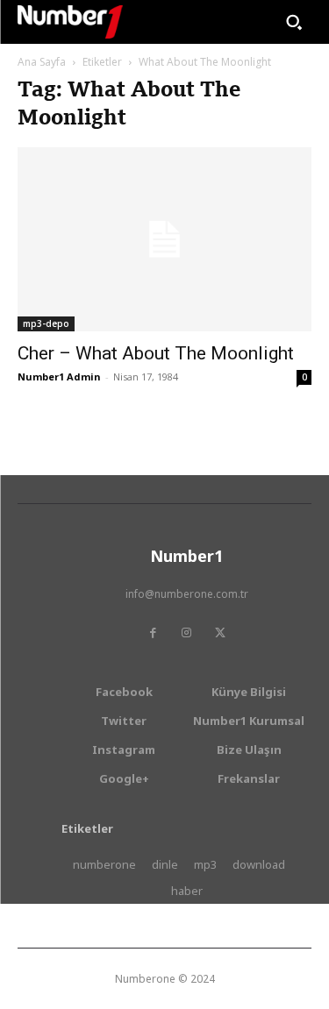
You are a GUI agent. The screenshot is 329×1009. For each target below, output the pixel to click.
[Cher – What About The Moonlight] (164, 239)
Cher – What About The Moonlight (156, 353)
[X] (220, 633)
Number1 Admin (59, 376)
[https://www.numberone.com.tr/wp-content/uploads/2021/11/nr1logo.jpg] (70, 22)
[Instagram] (186, 633)
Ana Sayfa (42, 61)
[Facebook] (153, 633)
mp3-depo (46, 323)
